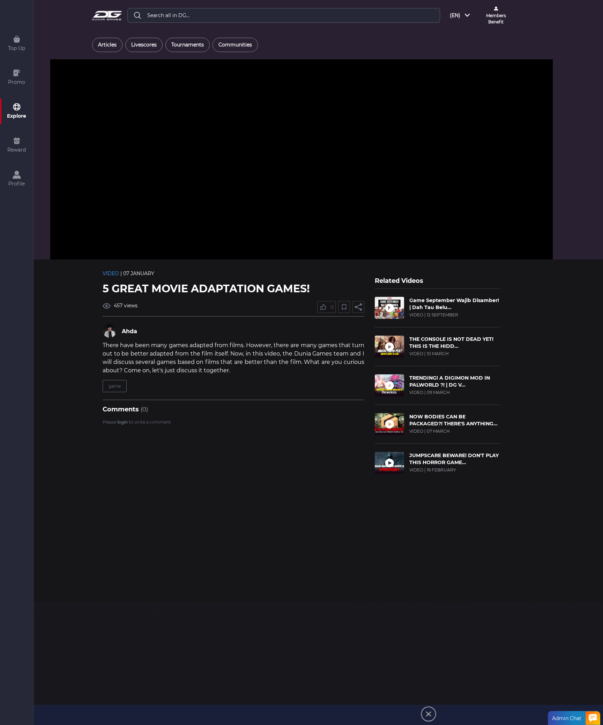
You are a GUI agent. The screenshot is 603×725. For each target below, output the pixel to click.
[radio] (107, 45)
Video (111, 273)
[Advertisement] (437, 530)
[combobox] (460, 15)
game (115, 386)
